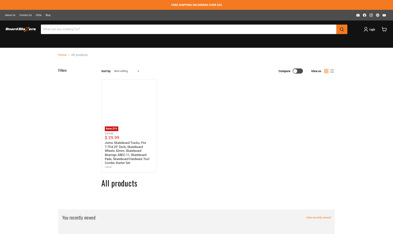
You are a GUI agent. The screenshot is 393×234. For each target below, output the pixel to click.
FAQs (39, 15)
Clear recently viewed (318, 217)
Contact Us (25, 15)
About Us (10, 15)
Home (62, 55)
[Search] (341, 29)
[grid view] (326, 71)
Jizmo (108, 167)
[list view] (332, 71)
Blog (48, 15)
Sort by (106, 71)
